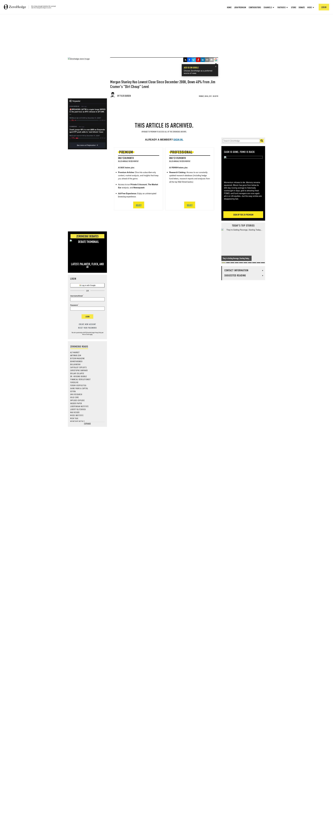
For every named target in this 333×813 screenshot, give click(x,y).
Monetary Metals (77, 421)
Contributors (255, 7)
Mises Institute (77, 415)
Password (74, 305)
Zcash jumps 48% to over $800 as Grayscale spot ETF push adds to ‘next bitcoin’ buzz (87, 130)
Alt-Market (75, 352)
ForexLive (74, 382)
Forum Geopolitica (78, 385)
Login (87, 316)
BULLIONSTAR (75, 364)
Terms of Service (86, 334)
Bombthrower (76, 361)
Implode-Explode (77, 400)
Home (229, 7)
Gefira (73, 391)
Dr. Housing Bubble (78, 376)
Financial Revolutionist (80, 379)
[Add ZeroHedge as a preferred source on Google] (216, 60)
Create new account (87, 324)
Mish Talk (74, 418)
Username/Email (76, 296)
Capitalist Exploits (78, 367)
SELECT (139, 205)
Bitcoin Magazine (77, 358)
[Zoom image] (243, 166)
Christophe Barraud (79, 370)
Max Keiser (75, 412)
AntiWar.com (75, 355)
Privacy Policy (98, 332)
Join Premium (240, 7)
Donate (302, 7)
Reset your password (87, 327)
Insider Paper (76, 403)
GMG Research (76, 394)
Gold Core (74, 397)
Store (293, 7)
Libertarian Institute (79, 406)
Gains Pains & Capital (79, 388)
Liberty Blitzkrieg (78, 409)
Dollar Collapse (77, 373)
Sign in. (178, 139)
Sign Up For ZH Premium (243, 214)
